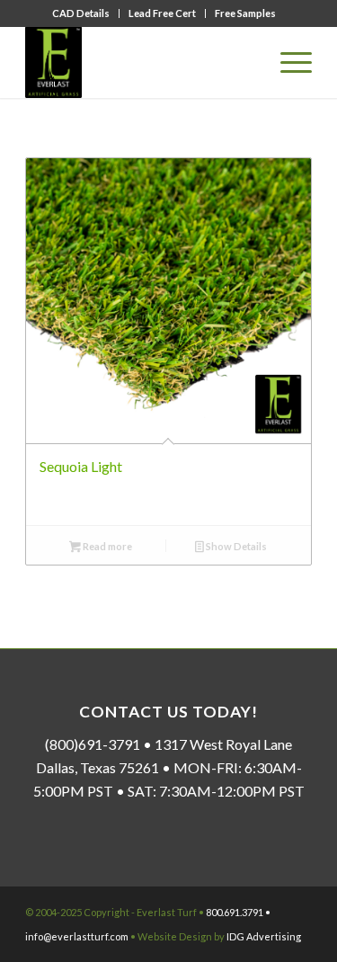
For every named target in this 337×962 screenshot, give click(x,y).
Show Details (235, 546)
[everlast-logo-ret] (139, 62)
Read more (106, 546)
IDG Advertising (263, 936)
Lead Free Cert (162, 13)
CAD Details (81, 13)
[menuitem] (81, 13)
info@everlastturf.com (77, 936)
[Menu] (287, 62)
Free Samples (245, 13)
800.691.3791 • (238, 912)
